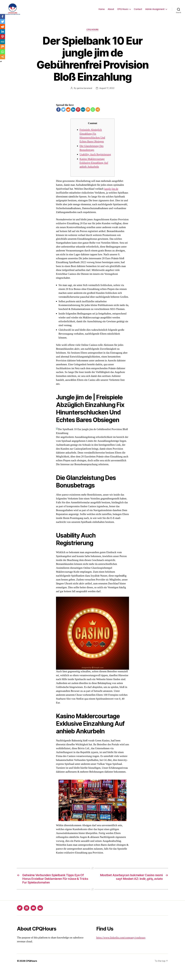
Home (102, 9)
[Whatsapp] (93, 109)
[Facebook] (58, 109)
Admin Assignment (154, 9)
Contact (138, 9)
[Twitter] (63, 109)
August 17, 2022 (106, 88)
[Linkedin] (73, 109)
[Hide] (1, 62)
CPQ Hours (122, 9)
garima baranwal (84, 88)
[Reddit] (68, 109)
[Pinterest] (78, 109)
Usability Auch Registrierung (95, 154)
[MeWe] (83, 109)
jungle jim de (111, 189)
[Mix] (88, 109)
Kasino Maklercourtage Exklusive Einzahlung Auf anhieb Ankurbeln (94, 162)
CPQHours (31, 961)
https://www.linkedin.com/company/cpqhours (120, 937)
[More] (98, 109)
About (111, 9)
